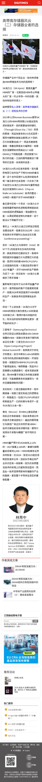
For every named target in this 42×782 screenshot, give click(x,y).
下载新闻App (10, 755)
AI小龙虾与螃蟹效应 (16, 724)
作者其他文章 (10, 560)
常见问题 (19, 747)
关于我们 (5, 745)
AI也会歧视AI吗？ (15, 709)
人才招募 (26, 747)
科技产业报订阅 (23, 745)
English (27, 750)
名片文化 (12, 735)
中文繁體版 (17, 750)
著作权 (32, 745)
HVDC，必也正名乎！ (17, 729)
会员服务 (13, 745)
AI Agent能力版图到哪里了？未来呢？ (22, 717)
